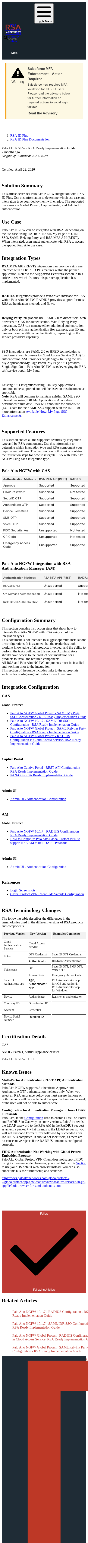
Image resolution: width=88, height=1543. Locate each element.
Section (81, 1163)
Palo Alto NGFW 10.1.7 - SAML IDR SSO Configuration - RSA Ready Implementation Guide (44, 722)
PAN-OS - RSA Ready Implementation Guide (41, 775)
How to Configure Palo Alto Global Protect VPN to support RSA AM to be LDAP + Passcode (45, 841)
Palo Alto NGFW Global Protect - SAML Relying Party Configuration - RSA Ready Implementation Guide (48, 730)
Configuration (33, 1118)
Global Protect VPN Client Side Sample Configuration (47, 894)
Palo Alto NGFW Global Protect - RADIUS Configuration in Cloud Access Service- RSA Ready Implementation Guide (45, 739)
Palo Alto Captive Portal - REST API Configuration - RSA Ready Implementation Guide (46, 769)
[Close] (75, 67)
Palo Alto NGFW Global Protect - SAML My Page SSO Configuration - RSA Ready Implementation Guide (48, 715)
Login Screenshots (22, 890)
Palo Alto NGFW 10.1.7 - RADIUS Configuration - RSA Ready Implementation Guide (45, 833)
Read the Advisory (42, 113)
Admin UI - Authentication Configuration (38, 799)
